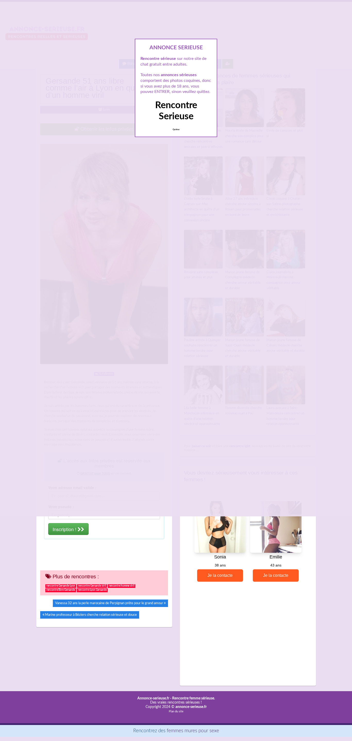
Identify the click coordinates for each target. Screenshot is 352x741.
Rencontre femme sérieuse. (193, 698)
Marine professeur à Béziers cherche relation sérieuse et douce (91, 615)
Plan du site (176, 711)
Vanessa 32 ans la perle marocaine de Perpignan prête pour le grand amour (109, 603)
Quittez (176, 130)
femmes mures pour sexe (193, 730)
